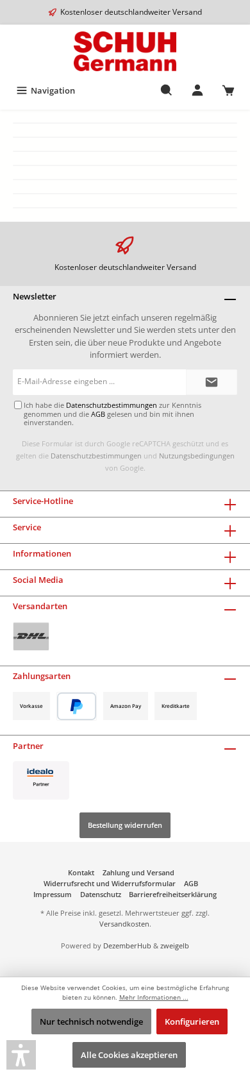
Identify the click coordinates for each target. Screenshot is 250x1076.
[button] (21, 1055)
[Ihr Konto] (197, 90)
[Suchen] (166, 90)
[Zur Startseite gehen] (125, 51)
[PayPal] (76, 706)
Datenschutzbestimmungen (96, 455)
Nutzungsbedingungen (197, 455)
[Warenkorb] (228, 90)
